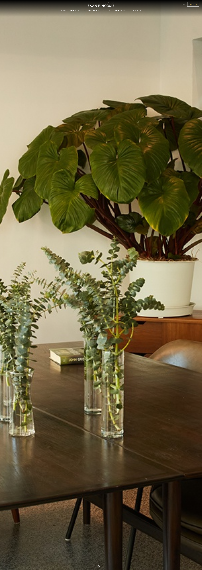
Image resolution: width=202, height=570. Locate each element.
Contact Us (135, 10)
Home (63, 10)
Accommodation (91, 10)
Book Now (193, 4)
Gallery (107, 10)
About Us (74, 10)
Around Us (120, 10)
